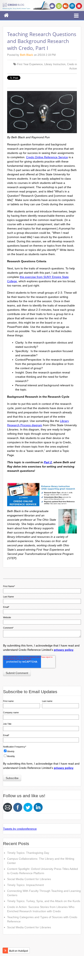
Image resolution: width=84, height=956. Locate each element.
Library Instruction (54, 64)
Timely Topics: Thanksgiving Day (28, 852)
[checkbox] (41, 753)
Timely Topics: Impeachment (25, 885)
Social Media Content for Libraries (29, 879)
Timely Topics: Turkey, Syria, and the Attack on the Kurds (43, 901)
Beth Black (26, 54)
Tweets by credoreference (20, 828)
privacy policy (63, 649)
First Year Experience (30, 64)
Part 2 (48, 462)
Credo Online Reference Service (47, 157)
